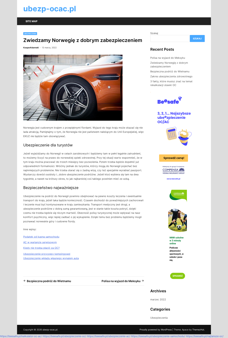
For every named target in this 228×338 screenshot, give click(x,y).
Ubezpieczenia (30, 34)
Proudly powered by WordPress (156, 329)
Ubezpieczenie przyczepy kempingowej (46, 253)
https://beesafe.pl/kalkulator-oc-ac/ (21, 336)
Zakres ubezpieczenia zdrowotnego (171, 76)
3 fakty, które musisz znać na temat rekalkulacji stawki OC (171, 83)
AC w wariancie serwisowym (40, 242)
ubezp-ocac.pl (49, 8)
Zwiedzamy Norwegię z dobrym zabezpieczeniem (169, 64)
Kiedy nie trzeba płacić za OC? (41, 247)
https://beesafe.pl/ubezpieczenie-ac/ (108, 336)
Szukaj (154, 33)
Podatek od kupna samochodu (41, 236)
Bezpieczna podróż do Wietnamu (169, 71)
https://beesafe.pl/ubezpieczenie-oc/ (64, 336)
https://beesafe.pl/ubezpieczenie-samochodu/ (158, 336)
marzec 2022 (158, 299)
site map (31, 21)
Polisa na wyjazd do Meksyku (167, 57)
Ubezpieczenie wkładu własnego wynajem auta (51, 258)
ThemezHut (198, 329)
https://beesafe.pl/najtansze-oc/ (205, 336)
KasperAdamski (31, 47)
